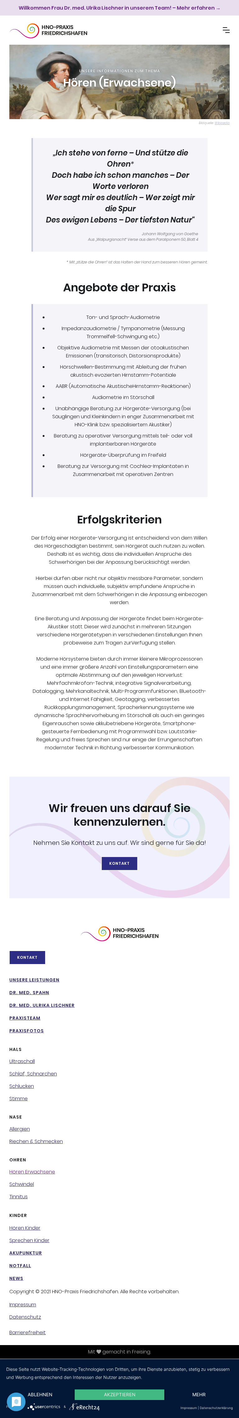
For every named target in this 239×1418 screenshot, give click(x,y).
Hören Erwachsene (32, 1172)
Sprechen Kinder (29, 1240)
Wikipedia (222, 123)
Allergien (19, 1129)
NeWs (16, 1278)
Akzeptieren (119, 1395)
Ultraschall (22, 1061)
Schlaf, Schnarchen (33, 1074)
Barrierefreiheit (27, 1333)
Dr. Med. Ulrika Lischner (42, 1005)
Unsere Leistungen (34, 980)
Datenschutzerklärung (216, 1408)
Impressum (22, 1305)
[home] (48, 30)
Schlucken (21, 1086)
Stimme (18, 1099)
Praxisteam (24, 1018)
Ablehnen (40, 1395)
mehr (199, 1395)
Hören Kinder (24, 1228)
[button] (226, 30)
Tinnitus (18, 1197)
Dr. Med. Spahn (29, 992)
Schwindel (21, 1184)
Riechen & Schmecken (36, 1141)
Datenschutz (25, 1317)
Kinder (18, 1215)
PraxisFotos (26, 1031)
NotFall (20, 1266)
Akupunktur (25, 1253)
